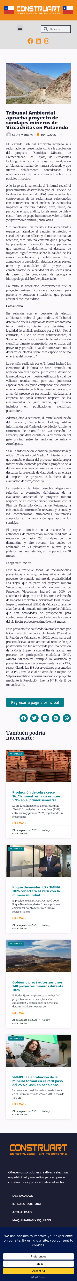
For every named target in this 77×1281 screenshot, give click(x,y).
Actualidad (22, 1212)
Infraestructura (26, 1204)
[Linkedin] (38, 41)
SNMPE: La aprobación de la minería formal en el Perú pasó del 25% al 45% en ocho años (37, 1081)
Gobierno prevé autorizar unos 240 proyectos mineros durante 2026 (37, 986)
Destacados (22, 1196)
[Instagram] (47, 41)
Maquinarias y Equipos (31, 1220)
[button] (20, 28)
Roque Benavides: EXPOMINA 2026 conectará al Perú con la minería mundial (36, 891)
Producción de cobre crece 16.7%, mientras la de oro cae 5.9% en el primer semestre (36, 796)
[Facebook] (30, 41)
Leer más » (19, 823)
